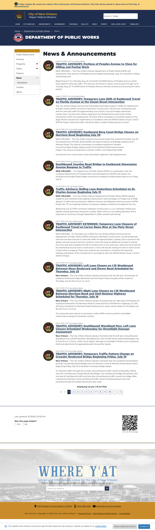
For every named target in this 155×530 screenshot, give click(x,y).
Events (104, 24)
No (26, 424)
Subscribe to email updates (108, 506)
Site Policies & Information (105, 513)
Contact (20, 87)
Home (17, 24)
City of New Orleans (78, 61)
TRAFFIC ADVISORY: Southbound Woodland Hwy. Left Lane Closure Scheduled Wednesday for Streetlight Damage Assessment (96, 329)
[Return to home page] (36, 15)
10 (110, 392)
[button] (37, 64)
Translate (134, 24)
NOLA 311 (84, 24)
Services (20, 59)
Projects (20, 73)
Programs (73, 24)
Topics (19, 69)
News (94, 24)
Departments (44, 24)
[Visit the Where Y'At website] (77, 473)
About (19, 92)
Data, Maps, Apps (118, 24)
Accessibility (124, 513)
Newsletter (22, 83)
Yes (18, 424)
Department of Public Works (37, 31)
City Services (28, 24)
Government (59, 24)
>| (121, 392)
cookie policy (100, 526)
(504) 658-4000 (84, 506)
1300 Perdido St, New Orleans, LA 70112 (54, 506)
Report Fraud (85, 513)
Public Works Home (25, 55)
